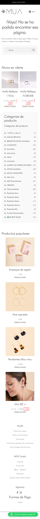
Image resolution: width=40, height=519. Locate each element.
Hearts (9, 157)
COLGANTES (11, 145)
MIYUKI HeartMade (13, 169)
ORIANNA (10, 185)
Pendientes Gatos (13, 197)
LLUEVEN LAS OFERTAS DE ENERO (19, 165)
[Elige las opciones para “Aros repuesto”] (20, 322)
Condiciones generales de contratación (20, 443)
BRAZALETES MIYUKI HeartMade (18, 141)
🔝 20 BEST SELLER (14, 217)
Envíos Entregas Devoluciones (20, 447)
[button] (23, 514)
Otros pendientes (13, 189)
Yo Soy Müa (20, 466)
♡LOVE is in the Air (14, 133)
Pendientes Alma (12, 193)
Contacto (20, 462)
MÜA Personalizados (14, 181)
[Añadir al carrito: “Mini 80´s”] (20, 411)
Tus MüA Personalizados (15, 213)
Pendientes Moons (13, 201)
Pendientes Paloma (13, 205)
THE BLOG (20, 474)
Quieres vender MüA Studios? (20, 478)
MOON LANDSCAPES (14, 173)
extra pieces (11, 153)
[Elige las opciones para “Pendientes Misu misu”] (20, 367)
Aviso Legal (20, 439)
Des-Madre (11, 149)
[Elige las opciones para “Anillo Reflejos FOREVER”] (28, 106)
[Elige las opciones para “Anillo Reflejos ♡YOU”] (10, 106)
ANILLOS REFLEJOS (14, 137)
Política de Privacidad (20, 435)
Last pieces (10, 161)
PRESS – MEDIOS (20, 470)
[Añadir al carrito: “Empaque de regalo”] (20, 277)
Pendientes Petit (12, 209)
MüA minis (10, 177)
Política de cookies (20, 431)
